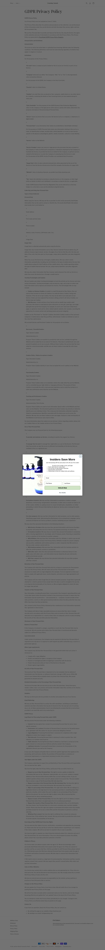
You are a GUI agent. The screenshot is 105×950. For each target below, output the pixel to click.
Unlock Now (62, 488)
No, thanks (62, 493)
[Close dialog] (80, 456)
